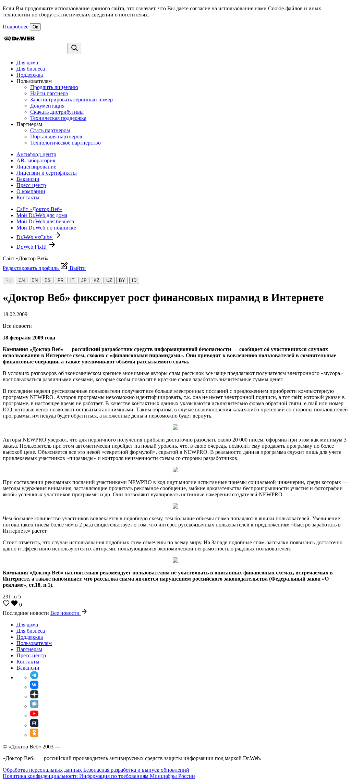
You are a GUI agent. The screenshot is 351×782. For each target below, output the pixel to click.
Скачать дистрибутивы (57, 112)
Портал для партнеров (56, 136)
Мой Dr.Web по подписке (46, 228)
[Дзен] (34, 696)
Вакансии (27, 179)
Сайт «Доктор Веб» (39, 209)
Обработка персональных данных (43, 770)
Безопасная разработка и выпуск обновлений (136, 770)
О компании (30, 191)
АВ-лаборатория (35, 160)
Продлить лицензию (54, 87)
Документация (47, 106)
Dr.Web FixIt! (32, 247)
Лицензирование (36, 167)
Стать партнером (50, 130)
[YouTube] (34, 716)
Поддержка (29, 75)
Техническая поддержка (58, 118)
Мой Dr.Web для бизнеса (45, 221)
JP (84, 280)
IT (72, 280)
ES (48, 280)
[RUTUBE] (34, 725)
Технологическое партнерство (65, 143)
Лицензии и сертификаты (46, 173)
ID (134, 280)
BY (122, 280)
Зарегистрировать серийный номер (71, 99)
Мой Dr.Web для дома (41, 215)
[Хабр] (34, 706)
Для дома (27, 62)
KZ (96, 280)
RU (8, 280)
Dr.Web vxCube (34, 237)
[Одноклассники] (34, 735)
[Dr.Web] (19, 39)
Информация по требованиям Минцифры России (137, 776)
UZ (109, 280)
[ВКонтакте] (34, 687)
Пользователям (34, 643)
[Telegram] (34, 677)
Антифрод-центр (36, 154)
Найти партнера (49, 93)
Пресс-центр (31, 185)
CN (22, 280)
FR (60, 280)
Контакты (27, 197)
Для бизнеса (30, 69)
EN (35, 280)
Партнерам (29, 649)
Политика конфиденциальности (41, 776)
